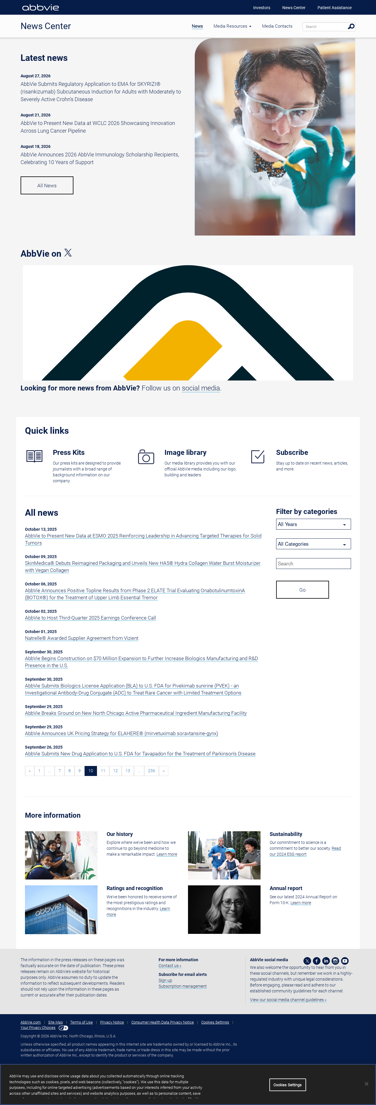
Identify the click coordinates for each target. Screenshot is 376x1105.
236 (151, 770)
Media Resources (231, 26)
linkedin (326, 961)
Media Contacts (277, 26)
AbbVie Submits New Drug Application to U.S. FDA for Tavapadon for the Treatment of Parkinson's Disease (140, 754)
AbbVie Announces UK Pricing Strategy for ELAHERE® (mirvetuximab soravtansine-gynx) (121, 733)
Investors (261, 7)
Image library (185, 452)
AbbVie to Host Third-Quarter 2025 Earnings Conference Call (90, 618)
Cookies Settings (215, 1022)
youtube (345, 961)
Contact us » (170, 965)
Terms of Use (81, 1022)
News (197, 26)
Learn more (167, 854)
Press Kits (69, 452)
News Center (294, 7)
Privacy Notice (112, 1022)
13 (127, 770)
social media (201, 388)
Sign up (165, 980)
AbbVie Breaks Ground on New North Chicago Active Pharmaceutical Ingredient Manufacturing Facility (136, 713)
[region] (188, 1084)
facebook (316, 961)
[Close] (366, 1083)
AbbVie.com (31, 1022)
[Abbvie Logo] (41, 11)
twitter (307, 961)
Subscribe (292, 452)
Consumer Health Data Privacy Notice (162, 1022)
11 (103, 770)
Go (302, 590)
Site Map (55, 1022)
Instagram (335, 961)
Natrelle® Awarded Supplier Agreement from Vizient (81, 638)
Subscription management (183, 986)
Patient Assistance (335, 7)
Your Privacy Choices (38, 1027)
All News (47, 185)
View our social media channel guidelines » (288, 999)
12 (115, 770)
